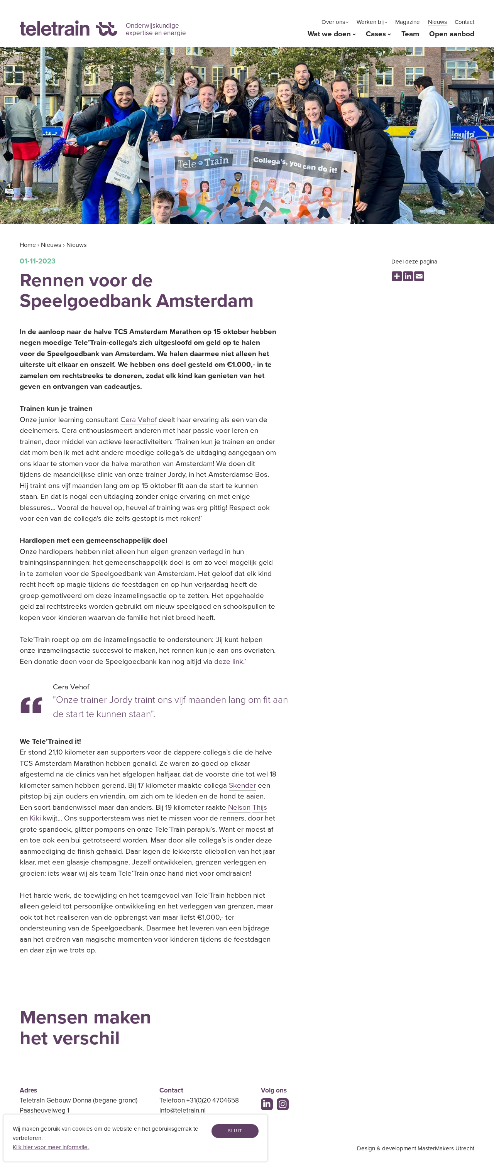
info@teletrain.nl (182, 1110)
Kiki (35, 818)
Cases (376, 34)
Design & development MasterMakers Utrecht (415, 1148)
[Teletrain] (68, 28)
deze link (228, 661)
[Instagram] (283, 1104)
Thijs (259, 807)
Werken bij (370, 22)
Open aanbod (451, 34)
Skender (242, 785)
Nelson (239, 807)
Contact (464, 22)
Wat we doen (329, 34)
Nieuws (437, 22)
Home (28, 245)
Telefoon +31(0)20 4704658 (199, 1100)
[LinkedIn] (267, 1104)
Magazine (407, 22)
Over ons (333, 22)
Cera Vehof (138, 419)
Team (410, 34)
